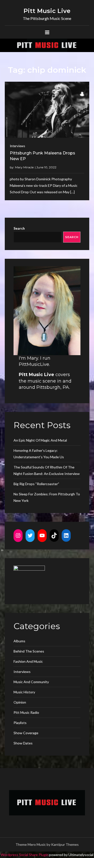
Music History (24, 692)
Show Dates (23, 743)
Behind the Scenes (29, 651)
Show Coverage (26, 733)
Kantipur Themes (65, 844)
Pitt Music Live (47, 10)
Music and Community (31, 682)
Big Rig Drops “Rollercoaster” (36, 484)
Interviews (17, 146)
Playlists (20, 723)
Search (19, 228)
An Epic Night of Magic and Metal (40, 440)
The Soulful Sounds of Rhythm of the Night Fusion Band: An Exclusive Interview (47, 470)
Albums (19, 641)
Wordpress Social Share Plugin (25, 855)
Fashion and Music (28, 661)
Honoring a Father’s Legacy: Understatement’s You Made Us (39, 453)
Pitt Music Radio (26, 712)
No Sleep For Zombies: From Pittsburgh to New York (47, 497)
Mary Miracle (24, 167)
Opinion (20, 702)
